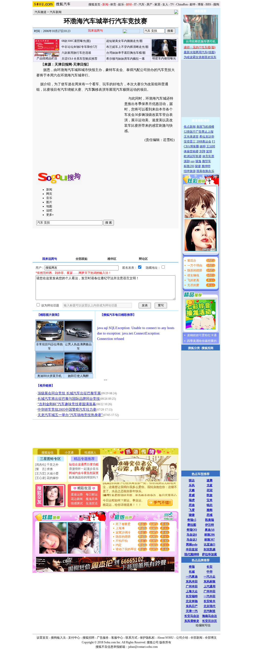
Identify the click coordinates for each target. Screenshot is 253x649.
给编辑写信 (203, 625)
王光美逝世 (191, 136)
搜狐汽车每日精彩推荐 (118, 314)
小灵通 (69, 452)
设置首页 (42, 637)
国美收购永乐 (205, 171)
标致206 (189, 166)
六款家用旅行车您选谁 (76, 52)
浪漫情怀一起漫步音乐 (84, 469)
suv (192, 161)
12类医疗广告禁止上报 (198, 131)
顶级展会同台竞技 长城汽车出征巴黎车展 (69, 393)
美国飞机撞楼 (205, 126)
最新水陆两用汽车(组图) (199, 52)
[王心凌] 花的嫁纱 (47, 478)
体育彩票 (208, 156)
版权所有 (165, 642)
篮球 (209, 151)
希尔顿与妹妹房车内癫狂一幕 (125, 58)
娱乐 (121, 4)
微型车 (206, 161)
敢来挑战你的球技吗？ (84, 477)
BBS (208, 4)
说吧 (49, 210)
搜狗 (216, 4)
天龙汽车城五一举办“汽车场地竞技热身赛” (70, 415)
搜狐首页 (94, 4)
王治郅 (210, 146)
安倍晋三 (190, 141)
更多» (50, 214)
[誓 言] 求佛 (44, 469)
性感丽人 (90, 452)
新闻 (49, 189)
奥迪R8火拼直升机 (49, 376)
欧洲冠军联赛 (193, 156)
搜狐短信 (47, 452)
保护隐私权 (147, 637)
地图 (49, 206)
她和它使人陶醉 (78, 376)
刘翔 (202, 151)
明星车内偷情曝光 (164, 58)
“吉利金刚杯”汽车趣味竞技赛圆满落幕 (67, 404)
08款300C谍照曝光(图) (76, 41)
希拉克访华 (206, 136)
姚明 (203, 146)
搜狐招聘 (88, 637)
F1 (213, 141)
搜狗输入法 (58, 637)
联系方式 (131, 637)
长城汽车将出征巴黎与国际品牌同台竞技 (69, 399)
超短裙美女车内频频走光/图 (124, 41)
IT (135, 4)
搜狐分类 (194, 348)
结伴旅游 (190, 171)
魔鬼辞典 (92, 499)
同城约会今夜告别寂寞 (84, 473)
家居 (157, 4)
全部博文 (211, 637)
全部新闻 (196, 637)
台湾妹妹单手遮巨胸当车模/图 (126, 52)
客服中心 (117, 637)
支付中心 (74, 637)
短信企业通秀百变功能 (84, 464)
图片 (49, 202)
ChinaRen (182, 4)
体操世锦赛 (191, 151)
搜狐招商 (207, 348)
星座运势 (77, 494)
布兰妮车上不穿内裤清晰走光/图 (127, 47)
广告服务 (103, 637)
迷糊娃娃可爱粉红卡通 (202, 335)
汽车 (142, 4)
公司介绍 (182, 637)
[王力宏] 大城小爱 (47, 473)
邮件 (193, 4)
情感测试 (77, 503)
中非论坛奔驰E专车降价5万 (79, 47)
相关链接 (45, 385)
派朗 (187, 161)
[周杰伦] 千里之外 (47, 464)
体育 (113, 4)
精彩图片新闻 (49, 314)
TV (172, 4)
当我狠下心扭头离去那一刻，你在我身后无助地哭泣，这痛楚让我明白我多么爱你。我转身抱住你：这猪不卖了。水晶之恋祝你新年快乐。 (140, 484)
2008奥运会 (203, 141)
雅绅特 (206, 166)
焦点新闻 (190, 126)
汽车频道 (40, 12)
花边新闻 (77, 499)
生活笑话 (92, 503)
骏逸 (198, 161)
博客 (201, 4)
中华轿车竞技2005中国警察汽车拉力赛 (67, 409)
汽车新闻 (56, 12)
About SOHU (165, 637)
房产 (149, 4)
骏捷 (198, 166)
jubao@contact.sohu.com (143, 647)
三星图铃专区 (50, 459)
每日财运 (92, 494)
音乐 (49, 198)
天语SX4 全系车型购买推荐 (79, 58)
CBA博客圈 (191, 146)
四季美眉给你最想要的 (202, 341)
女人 (165, 4)
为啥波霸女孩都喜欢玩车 (200, 57)
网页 (49, 193)
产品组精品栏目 (47, 58)
